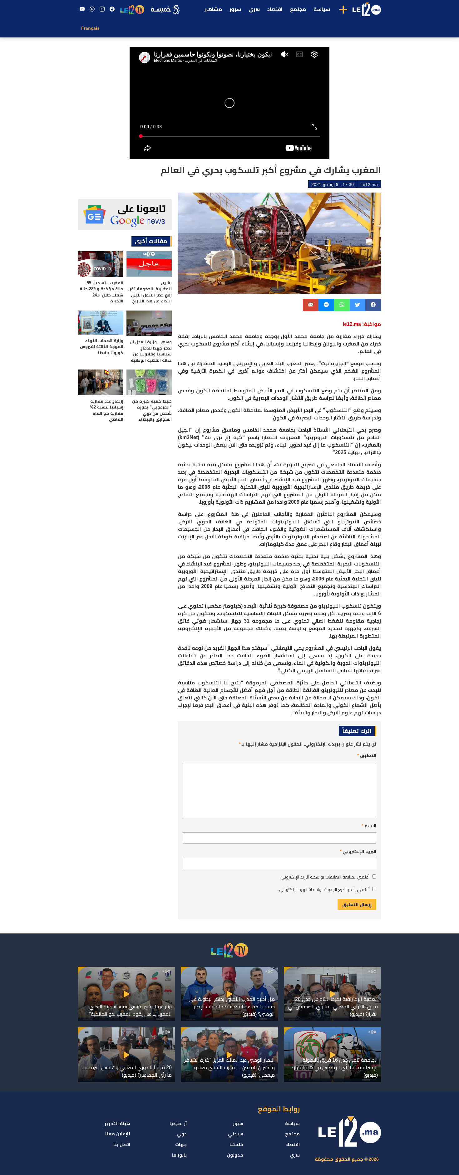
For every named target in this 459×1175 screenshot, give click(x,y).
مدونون (235, 1155)
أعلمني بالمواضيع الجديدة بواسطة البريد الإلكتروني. (323, 889)
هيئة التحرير (117, 1123)
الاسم (369, 825)
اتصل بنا (121, 1144)
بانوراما (179, 1155)
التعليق (366, 755)
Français (90, 28)
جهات (181, 1144)
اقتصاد (275, 9)
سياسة (321, 9)
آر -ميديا (178, 1123)
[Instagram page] (102, 9)
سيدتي (235, 1133)
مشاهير (213, 9)
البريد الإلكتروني (358, 851)
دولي (182, 1133)
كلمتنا (236, 1144)
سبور (235, 9)
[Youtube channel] (82, 9)
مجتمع (298, 9)
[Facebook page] (112, 9)
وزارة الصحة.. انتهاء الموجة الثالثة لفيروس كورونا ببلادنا (101, 346)
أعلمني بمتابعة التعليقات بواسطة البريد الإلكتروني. (324, 876)
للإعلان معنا (117, 1133)
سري (254, 9)
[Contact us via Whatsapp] (92, 9)
